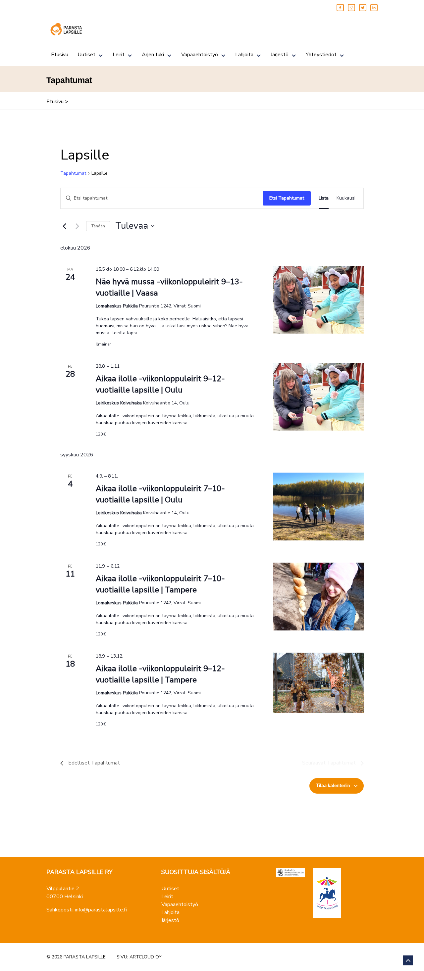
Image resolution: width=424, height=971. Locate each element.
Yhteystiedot (321, 54)
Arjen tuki (153, 54)
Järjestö (280, 54)
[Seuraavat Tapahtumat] (77, 226)
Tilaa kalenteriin (333, 785)
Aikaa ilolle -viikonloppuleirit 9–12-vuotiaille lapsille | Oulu (160, 384)
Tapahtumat (73, 173)
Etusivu (59, 54)
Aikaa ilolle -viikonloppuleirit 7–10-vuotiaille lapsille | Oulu (160, 494)
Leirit (119, 54)
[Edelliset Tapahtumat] (64, 226)
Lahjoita (244, 54)
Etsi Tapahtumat (286, 198)
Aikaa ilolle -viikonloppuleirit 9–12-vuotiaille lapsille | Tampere (160, 674)
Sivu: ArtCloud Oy (139, 957)
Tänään (98, 226)
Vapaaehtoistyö (199, 54)
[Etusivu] (66, 29)
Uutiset (86, 54)
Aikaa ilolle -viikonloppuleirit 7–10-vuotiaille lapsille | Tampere (160, 584)
